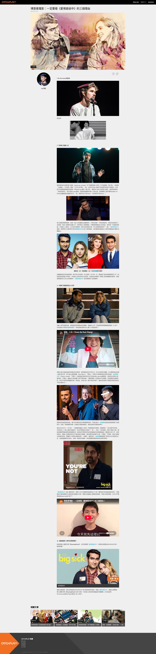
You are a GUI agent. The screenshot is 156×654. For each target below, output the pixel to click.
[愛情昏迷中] (88, 568)
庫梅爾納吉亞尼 (79, 229)
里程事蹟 (23, 643)
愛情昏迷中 (114, 227)
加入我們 (23, 647)
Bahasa (151, 2)
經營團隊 (23, 645)
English (136, 2)
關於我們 (23, 641)
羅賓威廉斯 (68, 327)
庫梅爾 (95, 271)
